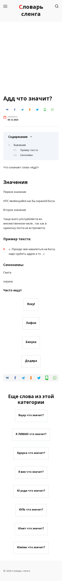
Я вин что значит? (31, 472)
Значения (19, 145)
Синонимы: (26, 155)
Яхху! (31, 304)
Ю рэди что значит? (31, 490)
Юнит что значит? (31, 528)
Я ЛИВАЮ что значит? (31, 434)
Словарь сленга (31, 10)
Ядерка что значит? (31, 453)
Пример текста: (29, 150)
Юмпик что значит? (31, 547)
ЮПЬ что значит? (31, 509)
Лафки (31, 323)
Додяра (31, 361)
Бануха (31, 342)
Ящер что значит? (31, 415)
